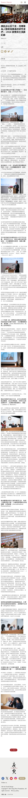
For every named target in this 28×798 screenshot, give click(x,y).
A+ (4, 43)
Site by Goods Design (7, 786)
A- (2, 43)
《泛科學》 (20, 65)
